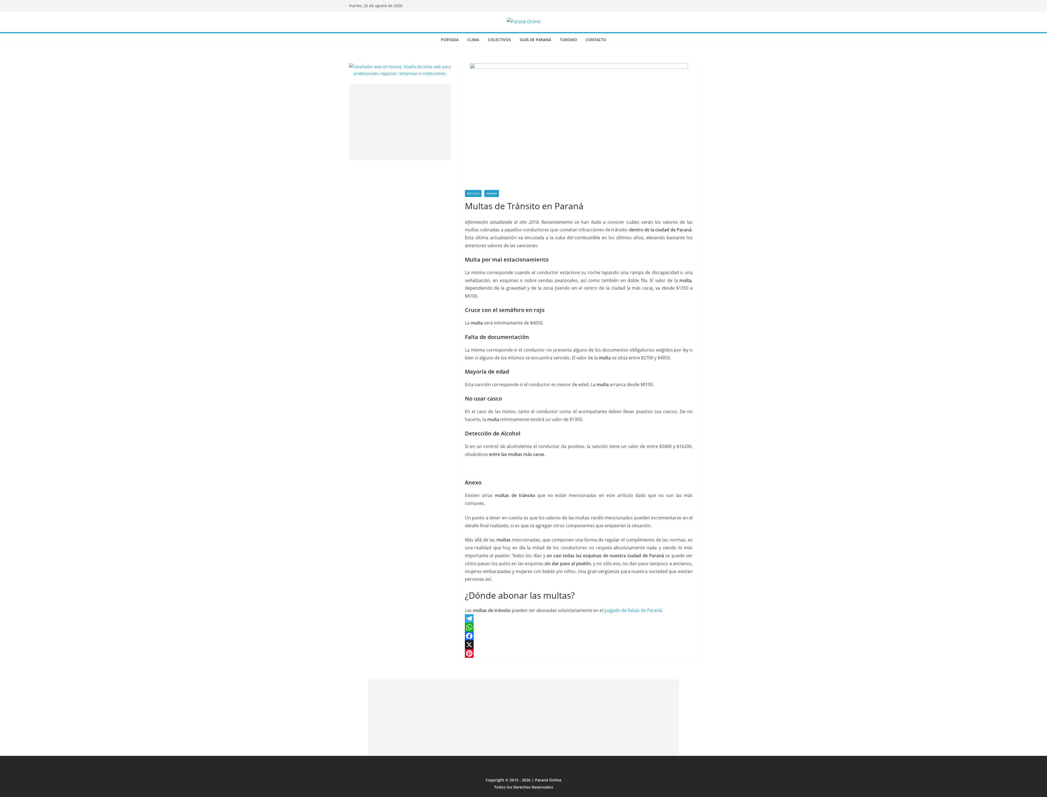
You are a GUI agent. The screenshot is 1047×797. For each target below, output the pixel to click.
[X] (579, 644)
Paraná (491, 193)
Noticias (473, 193)
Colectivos (499, 39)
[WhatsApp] (579, 627)
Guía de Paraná (535, 39)
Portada (450, 39)
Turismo (568, 39)
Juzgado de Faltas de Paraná (633, 610)
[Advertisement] (400, 122)
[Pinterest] (579, 653)
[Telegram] (579, 618)
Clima (473, 39)
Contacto (596, 39)
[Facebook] (579, 636)
